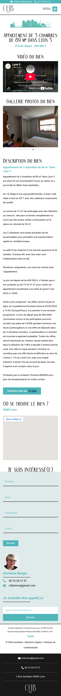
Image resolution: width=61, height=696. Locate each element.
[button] (54, 9)
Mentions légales (33, 642)
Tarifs (30, 636)
